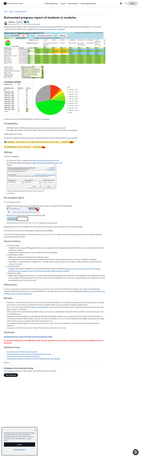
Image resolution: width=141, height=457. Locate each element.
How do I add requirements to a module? (50, 29)
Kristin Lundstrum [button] (33, 24)
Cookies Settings (19, 449)
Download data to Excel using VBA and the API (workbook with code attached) (33, 359)
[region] (20, 441)
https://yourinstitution (38, 307)
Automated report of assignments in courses (22, 352)
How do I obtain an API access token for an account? (44, 163)
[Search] (126, 3)
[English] (13, 3)
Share (6, 363)
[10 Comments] (28, 22)
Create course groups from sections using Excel (23, 356)
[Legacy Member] (25, 22)
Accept (19, 444)
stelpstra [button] (11, 22)
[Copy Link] (39, 24)
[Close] (35, 430)
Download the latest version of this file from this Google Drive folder (28, 337)
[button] (6, 23)
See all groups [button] (11, 375)
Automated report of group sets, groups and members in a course (29, 354)
